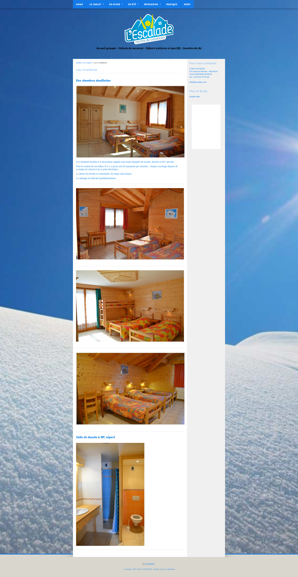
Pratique (171, 4)
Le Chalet (95, 4)
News (187, 4)
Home (79, 4)
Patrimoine (151, 4)
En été (132, 4)
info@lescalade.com (198, 82)
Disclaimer (171, 569)
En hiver (114, 4)
